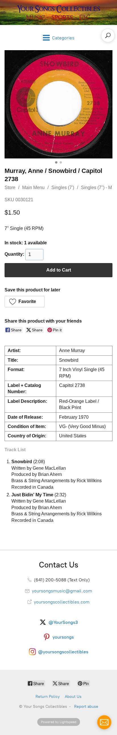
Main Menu (33, 187)
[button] (25, 301)
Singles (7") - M (96, 187)
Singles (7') (62, 187)
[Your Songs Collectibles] (58, 12)
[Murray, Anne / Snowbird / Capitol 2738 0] (58, 104)
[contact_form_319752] (104, 722)
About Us (73, 696)
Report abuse (86, 706)
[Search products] (108, 35)
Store (10, 187)
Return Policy (47, 696)
